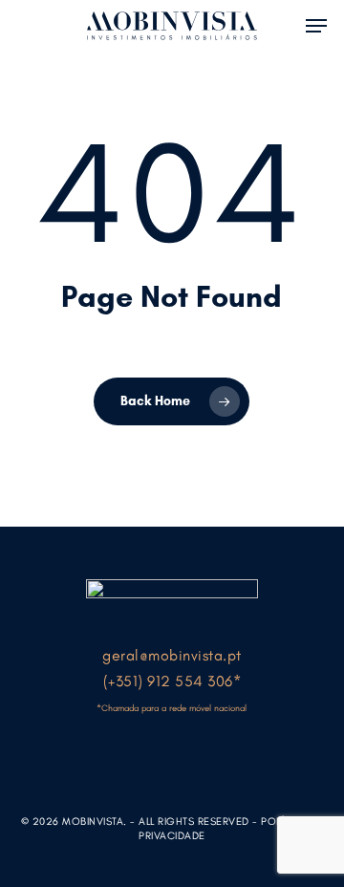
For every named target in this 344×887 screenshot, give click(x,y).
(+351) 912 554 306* (172, 681)
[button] (316, 23)
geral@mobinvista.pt (172, 655)
